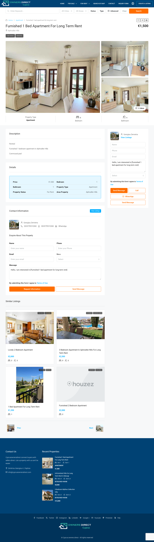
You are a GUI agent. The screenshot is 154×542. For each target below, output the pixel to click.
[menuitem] (132, 3)
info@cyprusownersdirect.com (19, 472)
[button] (138, 20)
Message (13, 265)
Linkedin (74, 518)
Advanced (114, 11)
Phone (59, 243)
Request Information (32, 289)
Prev (19, 428)
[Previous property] (10, 428)
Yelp (118, 518)
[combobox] (67, 11)
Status (93, 11)
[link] (30, 328)
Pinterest (108, 518)
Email (11, 254)
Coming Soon (97, 313)
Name (11, 243)
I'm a (58, 254)
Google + (86, 518)
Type (102, 11)
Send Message (78, 289)
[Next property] (99, 428)
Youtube (97, 518)
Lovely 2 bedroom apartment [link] (20, 350)
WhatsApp (62, 226)
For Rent (83, 3)
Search (138, 11)
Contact (111, 3)
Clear (124, 11)
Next (91, 428)
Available (48, 313)
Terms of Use (42, 283)
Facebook (40, 518)
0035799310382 (30, 226)
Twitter (51, 518)
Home (62, 3)
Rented (19, 36)
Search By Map (99, 3)
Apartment (19, 20)
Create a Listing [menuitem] (144, 3)
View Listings (95, 211)
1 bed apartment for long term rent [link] (23, 407)
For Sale (71, 3)
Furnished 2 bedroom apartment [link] (73, 405)
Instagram (63, 518)
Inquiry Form (123, 3)
